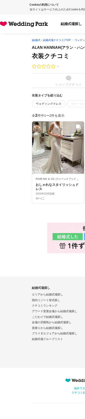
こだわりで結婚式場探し (47, 317)
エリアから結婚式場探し (47, 294)
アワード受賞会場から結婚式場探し (54, 311)
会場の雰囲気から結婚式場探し (52, 322)
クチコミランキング (44, 305)
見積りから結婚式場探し (47, 328)
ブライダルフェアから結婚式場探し (54, 333)
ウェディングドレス (48, 103)
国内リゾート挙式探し (46, 300)
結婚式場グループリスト (47, 339)
